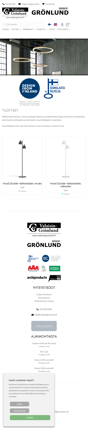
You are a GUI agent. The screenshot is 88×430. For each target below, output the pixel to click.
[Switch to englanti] (55, 24)
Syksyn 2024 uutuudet (44, 368)
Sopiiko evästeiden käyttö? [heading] (21, 380)
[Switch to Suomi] (49, 24)
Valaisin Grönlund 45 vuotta (44, 343)
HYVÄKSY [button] (30, 417)
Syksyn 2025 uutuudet (44, 360)
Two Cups (44, 351)
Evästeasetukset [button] (20, 411)
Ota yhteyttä (50, 4)
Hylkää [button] (19, 404)
